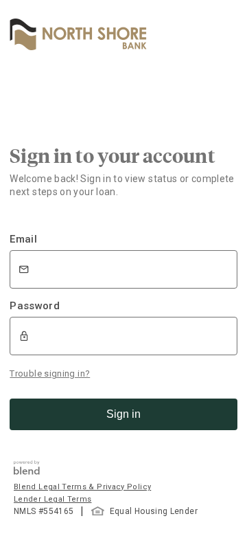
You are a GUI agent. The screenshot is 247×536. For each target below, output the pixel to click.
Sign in (123, 414)
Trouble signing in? (50, 373)
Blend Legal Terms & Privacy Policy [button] (82, 486)
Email (23, 239)
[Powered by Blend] (27, 471)
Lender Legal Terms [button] (52, 499)
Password (35, 306)
